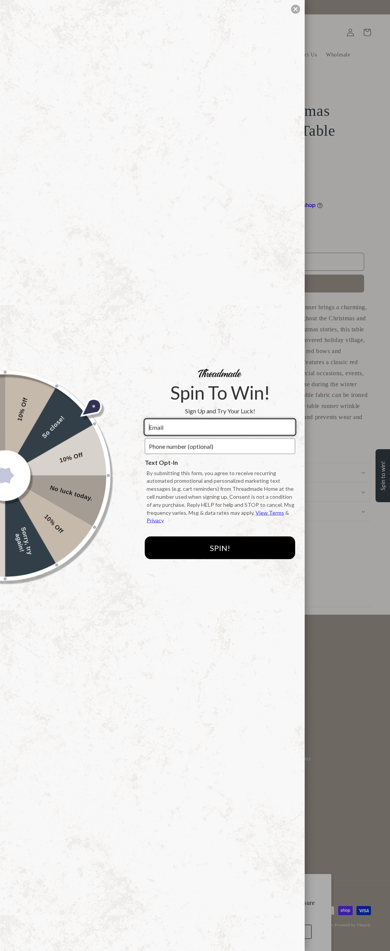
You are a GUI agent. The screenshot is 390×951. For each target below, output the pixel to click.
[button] (295, 9)
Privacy (155, 520)
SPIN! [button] (220, 547)
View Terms (270, 512)
